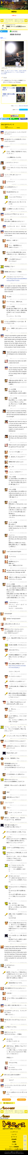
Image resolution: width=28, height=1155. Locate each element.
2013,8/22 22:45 (23, 554)
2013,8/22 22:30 (23, 199)
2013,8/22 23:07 (23, 256)
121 (3, 38)
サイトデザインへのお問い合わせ (14, 1149)
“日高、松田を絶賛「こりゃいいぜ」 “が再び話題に (8, 21)
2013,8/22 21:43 (23, 165)
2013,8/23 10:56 (23, 1096)
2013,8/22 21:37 (23, 136)
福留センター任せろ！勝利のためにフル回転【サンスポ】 (19, 21)
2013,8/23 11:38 (23, 1043)
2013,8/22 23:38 (23, 706)
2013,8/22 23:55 (23, 969)
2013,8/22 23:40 (23, 713)
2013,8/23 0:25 (24, 900)
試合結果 (14, 1139)
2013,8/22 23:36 (23, 771)
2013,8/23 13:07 (23, 1060)
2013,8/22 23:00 (23, 635)
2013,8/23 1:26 (24, 211)
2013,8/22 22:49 (23, 574)
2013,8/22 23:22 (23, 532)
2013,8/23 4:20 (24, 1036)
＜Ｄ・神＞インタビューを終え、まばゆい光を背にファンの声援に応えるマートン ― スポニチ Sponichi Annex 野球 (14, 72)
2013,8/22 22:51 (23, 454)
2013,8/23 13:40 (23, 943)
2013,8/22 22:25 (23, 243)
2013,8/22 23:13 (23, 647)
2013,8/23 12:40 (23, 995)
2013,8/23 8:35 (24, 985)
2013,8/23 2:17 (24, 1024)
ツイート (4, 31)
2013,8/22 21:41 (23, 143)
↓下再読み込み (21, 1099)
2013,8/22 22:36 (23, 159)
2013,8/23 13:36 (23, 206)
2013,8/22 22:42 (23, 433)
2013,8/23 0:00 (24, 850)
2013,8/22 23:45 (23, 661)
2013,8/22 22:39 (23, 419)
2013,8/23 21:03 (23, 1072)
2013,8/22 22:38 (23, 378)
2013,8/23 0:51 (24, 933)
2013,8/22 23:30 (23, 755)
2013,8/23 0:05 (24, 862)
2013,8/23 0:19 (24, 884)
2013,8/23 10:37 (23, 1089)
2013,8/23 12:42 (23, 568)
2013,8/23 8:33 (24, 249)
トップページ (14, 1132)
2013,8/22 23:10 (23, 750)
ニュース (14, 1134)
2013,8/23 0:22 (24, 679)
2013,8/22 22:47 (23, 304)
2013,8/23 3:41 (24, 1029)
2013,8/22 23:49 (23, 829)
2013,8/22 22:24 (23, 294)
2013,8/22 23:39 (23, 810)
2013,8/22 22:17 (23, 228)
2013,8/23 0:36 (24, 920)
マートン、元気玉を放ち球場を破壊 (21, 105)
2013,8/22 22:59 (23, 464)
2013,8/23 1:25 (24, 172)
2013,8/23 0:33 (24, 980)
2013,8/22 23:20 (23, 520)
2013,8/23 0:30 (24, 911)
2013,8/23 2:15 (24, 1017)
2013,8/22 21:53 (23, 223)
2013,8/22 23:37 (23, 794)
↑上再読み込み (6, 1099)
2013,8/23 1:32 (24, 776)
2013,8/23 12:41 (23, 1002)
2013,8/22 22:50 (23, 581)
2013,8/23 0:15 (24, 873)
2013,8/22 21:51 (23, 189)
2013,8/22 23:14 (23, 487)
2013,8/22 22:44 (23, 442)
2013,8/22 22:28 (23, 299)
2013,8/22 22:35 (23, 358)
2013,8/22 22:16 (23, 238)
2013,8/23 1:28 (24, 332)
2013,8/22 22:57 (23, 459)
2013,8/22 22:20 (23, 274)
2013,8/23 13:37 (23, 1065)
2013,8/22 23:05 (23, 474)
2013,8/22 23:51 (23, 834)
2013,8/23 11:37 (23, 799)
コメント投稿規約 (14, 1146)
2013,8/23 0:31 (24, 683)
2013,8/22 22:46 (23, 449)
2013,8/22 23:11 (23, 600)
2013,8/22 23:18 (23, 499)
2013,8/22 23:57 (23, 990)
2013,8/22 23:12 (23, 386)
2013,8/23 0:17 (24, 674)
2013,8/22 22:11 (23, 194)
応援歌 (14, 1141)
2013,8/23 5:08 (24, 1077)
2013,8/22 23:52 (23, 845)
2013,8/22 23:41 (23, 724)
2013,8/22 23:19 (23, 263)
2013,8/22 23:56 (23, 610)
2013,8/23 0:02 (24, 1008)
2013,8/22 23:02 (23, 733)
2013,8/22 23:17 (23, 408)
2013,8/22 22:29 (23, 349)
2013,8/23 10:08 (23, 690)
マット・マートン (23, 109)
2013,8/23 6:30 (24, 1082)
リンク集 (14, 1144)
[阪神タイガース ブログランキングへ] (14, 115)
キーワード (14, 1137)
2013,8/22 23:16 (23, 395)
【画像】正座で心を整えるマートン (8, 94)
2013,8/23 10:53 (23, 699)
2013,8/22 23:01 (23, 621)
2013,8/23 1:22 (24, 283)
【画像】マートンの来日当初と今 (8, 88)
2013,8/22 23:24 (23, 549)
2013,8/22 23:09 (23, 318)
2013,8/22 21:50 (23, 184)
